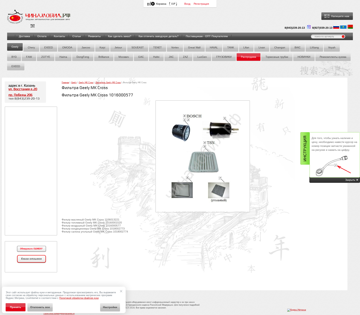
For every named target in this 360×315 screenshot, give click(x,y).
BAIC (298, 47)
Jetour (118, 47)
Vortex (175, 47)
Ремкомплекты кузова (333, 56)
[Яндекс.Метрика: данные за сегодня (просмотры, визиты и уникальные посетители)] (296, 310)
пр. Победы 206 (20, 95)
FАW (29, 56)
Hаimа (63, 56)
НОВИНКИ (304, 56)
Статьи (76, 36)
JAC (171, 56)
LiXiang (314, 47)
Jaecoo (86, 47)
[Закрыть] (121, 291)
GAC (141, 56)
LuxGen (202, 56)
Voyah (331, 47)
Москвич (123, 56)
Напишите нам (340, 16)
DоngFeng (82, 56)
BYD (14, 56)
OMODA (67, 47)
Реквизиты (94, 36)
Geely (14, 46)
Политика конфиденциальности (59, 313)
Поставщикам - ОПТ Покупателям (207, 36)
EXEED (48, 47)
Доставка (24, 36)
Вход (187, 3)
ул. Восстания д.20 (22, 89)
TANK (230, 47)
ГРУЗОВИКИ (224, 56)
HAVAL (214, 47)
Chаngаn (279, 47)
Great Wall (194, 47)
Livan (262, 47)
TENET (157, 47)
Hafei (156, 56)
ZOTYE (45, 56)
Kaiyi (102, 47)
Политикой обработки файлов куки (79, 298)
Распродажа (248, 56)
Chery (31, 47)
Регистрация (201, 3)
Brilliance (103, 56)
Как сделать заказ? (119, 36)
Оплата (41, 36)
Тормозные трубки (277, 56)
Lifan (246, 47)
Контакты (59, 36)
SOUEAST (137, 47)
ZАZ (185, 56)
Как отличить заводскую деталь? (158, 36)
